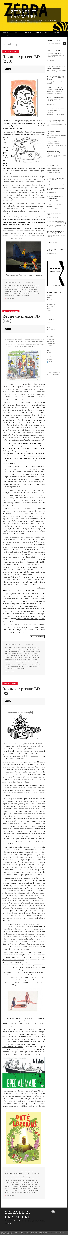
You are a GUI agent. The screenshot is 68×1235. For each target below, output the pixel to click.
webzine (11, 285)
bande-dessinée (34, 285)
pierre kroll (26, 662)
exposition (36, 1186)
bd (14, 285)
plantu (36, 666)
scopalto (35, 1188)
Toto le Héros (51, 99)
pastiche (7, 664)
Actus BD (8, 35)
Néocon (49, 206)
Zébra (48, 55)
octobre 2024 (50, 341)
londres (7, 1190)
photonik (29, 660)
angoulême (11, 1186)
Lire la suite (39, 637)
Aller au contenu (6, 1)
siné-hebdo (30, 1178)
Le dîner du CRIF (52, 198)
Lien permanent (12, 282)
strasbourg (8, 296)
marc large (29, 1176)
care (15, 666)
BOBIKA (49, 313)
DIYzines (49, 323)
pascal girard (28, 649)
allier (24, 293)
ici (10, 222)
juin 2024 (49, 350)
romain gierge (9, 658)
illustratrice (23, 1188)
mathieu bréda (17, 651)
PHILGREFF (49, 302)
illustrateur (35, 293)
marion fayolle (28, 1186)
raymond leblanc (10, 655)
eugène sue (19, 662)
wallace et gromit (10, 289)
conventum (36, 649)
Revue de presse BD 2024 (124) (56, 223)
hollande (35, 1176)
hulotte (24, 1190)
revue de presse (10, 649)
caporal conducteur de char (55, 66)
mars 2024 (49, 357)
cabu (35, 1178)
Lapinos (49, 153)
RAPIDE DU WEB (51, 325)
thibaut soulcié (21, 668)
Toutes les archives (54, 362)
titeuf (28, 666)
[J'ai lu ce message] (66, 1232)
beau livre (10, 123)
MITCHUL (49, 327)
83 (24, 1176)
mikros (35, 660)
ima (23, 1186)
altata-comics (15, 1193)
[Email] (53, 1211)
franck (12, 666)
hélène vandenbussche (22, 655)
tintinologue (30, 1182)
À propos (16, 32)
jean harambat (17, 296)
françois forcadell (11, 1180)
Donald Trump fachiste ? (54, 232)
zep (25, 666)
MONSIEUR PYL (51, 304)
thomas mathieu (10, 653)
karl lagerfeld (9, 1184)
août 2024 (49, 346)
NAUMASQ (49, 295)
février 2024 (50, 359)
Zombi (49, 89)
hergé (32, 666)
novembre (31, 287)
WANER (49, 311)
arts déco (8, 1188)
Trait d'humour (58, 89)
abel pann (17, 658)
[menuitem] (7, 32)
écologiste (36, 1190)
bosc (21, 658)
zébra (17, 285)
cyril (48, 78)
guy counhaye (34, 655)
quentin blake (35, 653)
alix (6, 651)
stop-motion (15, 291)
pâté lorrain (31, 1193)
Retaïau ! (49, 214)
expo (15, 293)
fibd (6, 1186)
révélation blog (27, 1184)
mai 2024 (49, 352)
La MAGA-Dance (52, 242)
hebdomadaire (24, 287)
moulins (19, 293)
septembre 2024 (51, 343)
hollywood (23, 291)
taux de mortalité (16, 1190)
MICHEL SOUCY (51, 306)
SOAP (48, 308)
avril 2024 (49, 354)
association (23, 1193)
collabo (10, 651)
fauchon (36, 1182)
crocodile (31, 651)
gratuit (27, 285)
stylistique (22, 1182)
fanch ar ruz (14, 664)
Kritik (56, 32)
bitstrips (27, 1180)
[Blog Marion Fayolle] (23, 1001)
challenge (20, 666)
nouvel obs (20, 1180)
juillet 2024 (49, 348)
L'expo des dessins (11, 228)
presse (17, 287)
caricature (17, 1178)
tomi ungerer (9, 293)
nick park (24, 289)
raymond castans (29, 658)
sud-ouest (24, 1178)
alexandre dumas (10, 662)
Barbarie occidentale (53, 68)
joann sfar (18, 1186)
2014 (12, 1178)
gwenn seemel (23, 664)
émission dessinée (10, 668)
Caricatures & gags (42, 32)
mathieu (37, 651)
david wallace (32, 289)
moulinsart (34, 662)
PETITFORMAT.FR (51, 329)
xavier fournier (21, 660)
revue (13, 287)
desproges (30, 291)
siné (37, 291)
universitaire (18, 1184)
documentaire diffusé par (19, 132)
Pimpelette (50, 131)
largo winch (31, 664)
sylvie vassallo (19, 653)
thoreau (29, 1190)
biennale (28, 293)
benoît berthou (13, 1182)
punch (30, 1188)
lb (35, 291)
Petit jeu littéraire (58, 122)
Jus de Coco (57, 143)
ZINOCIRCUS (50, 299)
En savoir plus (8, 1233)
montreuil (28, 653)
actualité (8, 287)
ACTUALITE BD (29, 282)
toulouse (25, 651)
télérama (7, 1193)
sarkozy (7, 1178)
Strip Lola (27, 32)
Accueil (6, 32)
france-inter (25, 296)
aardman (18, 289)
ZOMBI (48, 297)
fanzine (22, 285)
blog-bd (34, 1184)
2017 (36, 287)
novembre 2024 (51, 339)
